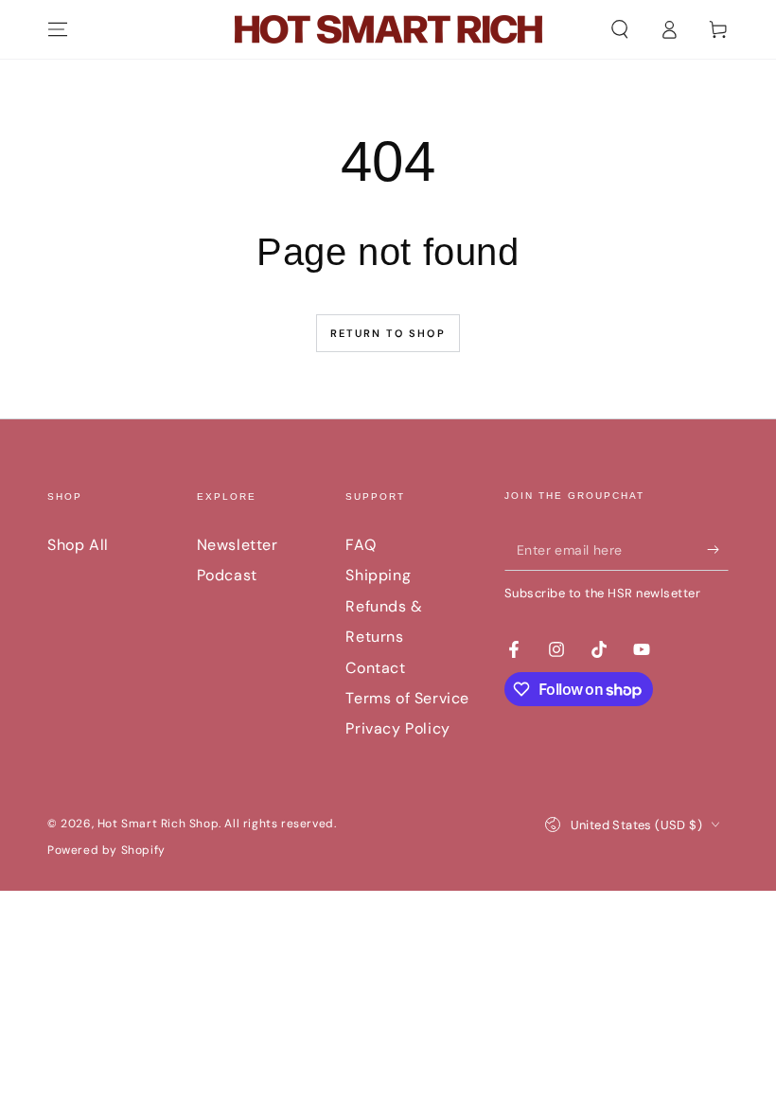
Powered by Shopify (106, 850)
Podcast (227, 575)
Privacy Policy (397, 728)
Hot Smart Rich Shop (158, 823)
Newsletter (237, 545)
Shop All (78, 545)
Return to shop (388, 333)
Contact (375, 668)
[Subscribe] (718, 549)
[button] (619, 29)
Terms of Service (407, 698)
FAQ (360, 545)
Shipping (378, 575)
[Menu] (57, 29)
